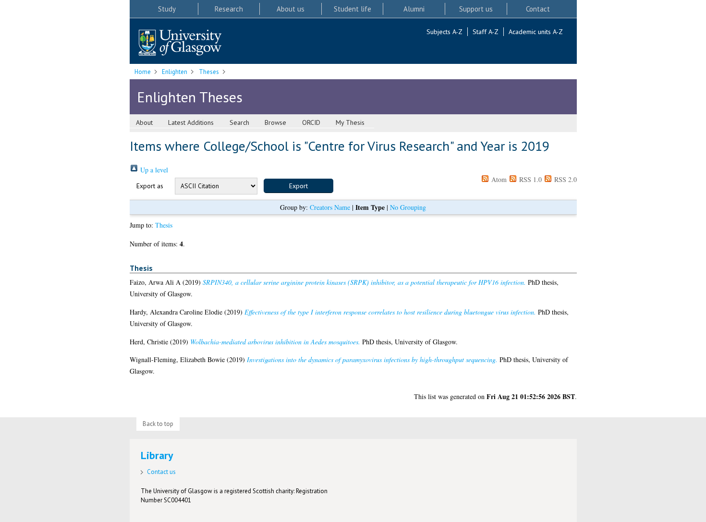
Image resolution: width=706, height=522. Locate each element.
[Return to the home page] (180, 43)
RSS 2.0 (564, 179)
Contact (538, 8)
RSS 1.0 (529, 179)
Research (229, 8)
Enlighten (174, 72)
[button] (298, 186)
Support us (476, 8)
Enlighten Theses (190, 96)
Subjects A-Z (444, 31)
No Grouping (408, 207)
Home (142, 72)
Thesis (163, 225)
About (144, 122)
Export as (149, 186)
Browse (275, 122)
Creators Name (330, 207)
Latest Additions (191, 122)
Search (239, 122)
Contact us (161, 472)
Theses (209, 72)
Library (157, 455)
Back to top (158, 424)
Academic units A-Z (536, 31)
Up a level (153, 169)
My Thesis (350, 122)
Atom (498, 179)
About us (290, 8)
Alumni (414, 8)
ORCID (311, 122)
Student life (352, 8)
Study (167, 8)
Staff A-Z (486, 31)
